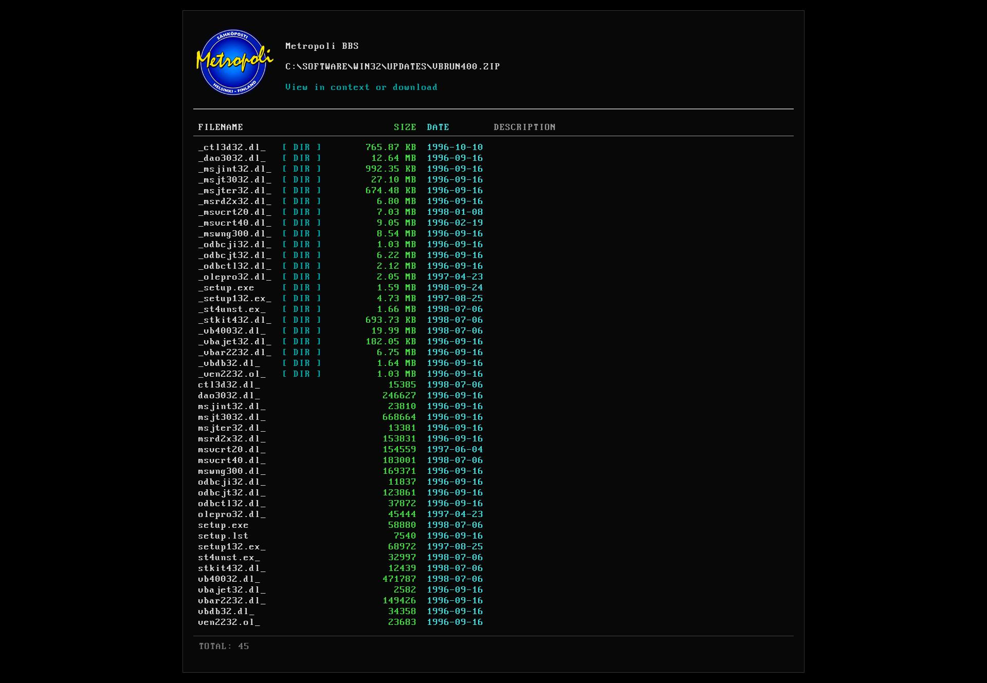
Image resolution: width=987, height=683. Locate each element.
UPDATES (407, 67)
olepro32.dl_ (232, 514)
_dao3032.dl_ (232, 158)
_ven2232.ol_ (232, 374)
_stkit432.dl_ (235, 320)
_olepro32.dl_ (235, 277)
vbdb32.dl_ (226, 611)
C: (291, 67)
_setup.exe (226, 288)
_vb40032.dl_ (232, 331)
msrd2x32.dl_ (232, 439)
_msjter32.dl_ (235, 191)
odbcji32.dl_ (232, 482)
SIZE (405, 127)
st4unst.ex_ (229, 557)
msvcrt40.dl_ (232, 460)
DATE (438, 127)
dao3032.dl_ (229, 396)
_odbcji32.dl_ (235, 244)
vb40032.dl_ (229, 579)
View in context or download (362, 87)
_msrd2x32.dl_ (235, 201)
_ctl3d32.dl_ (232, 147)
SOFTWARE (325, 67)
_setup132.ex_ (235, 298)
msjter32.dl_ (232, 428)
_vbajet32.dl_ (235, 342)
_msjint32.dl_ (235, 169)
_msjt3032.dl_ (235, 180)
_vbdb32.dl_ (229, 363)
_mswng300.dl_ (235, 234)
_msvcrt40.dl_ (235, 223)
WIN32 (368, 67)
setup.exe (223, 525)
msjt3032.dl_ (232, 417)
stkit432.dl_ (232, 568)
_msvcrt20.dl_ (235, 212)
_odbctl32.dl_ (235, 266)
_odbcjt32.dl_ (235, 255)
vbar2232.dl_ (232, 601)
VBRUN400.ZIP (467, 67)
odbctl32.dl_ (232, 504)
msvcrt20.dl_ (232, 450)
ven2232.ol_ (229, 622)
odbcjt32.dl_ (232, 493)
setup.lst (223, 536)
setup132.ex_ (232, 547)
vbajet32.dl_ (232, 590)
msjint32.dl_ (232, 406)
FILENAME (221, 127)
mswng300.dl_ (232, 471)
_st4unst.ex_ (232, 309)
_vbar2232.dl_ (235, 352)
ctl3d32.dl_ (229, 385)
